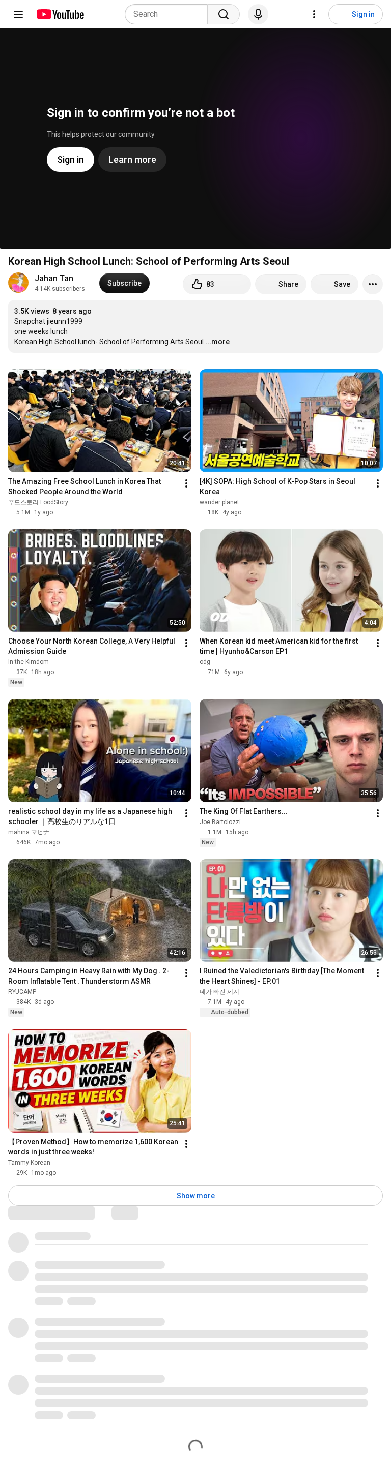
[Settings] (314, 14)
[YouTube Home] (60, 14)
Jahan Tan (54, 278)
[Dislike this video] (236, 284)
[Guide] (18, 14)
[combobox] (169, 14)
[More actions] (372, 284)
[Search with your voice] (258, 14)
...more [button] (217, 342)
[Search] (223, 14)
